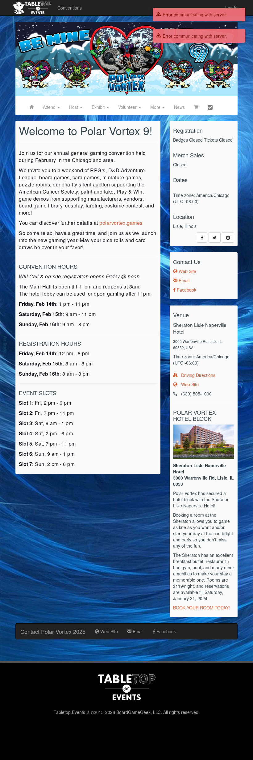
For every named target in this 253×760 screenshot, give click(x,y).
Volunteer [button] (128, 107)
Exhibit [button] (99, 107)
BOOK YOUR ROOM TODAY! (201, 607)
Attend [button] (50, 107)
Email (183, 280)
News (179, 107)
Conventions (69, 8)
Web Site (186, 271)
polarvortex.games (121, 222)
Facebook (186, 290)
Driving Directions (196, 375)
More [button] (156, 107)
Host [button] (74, 107)
